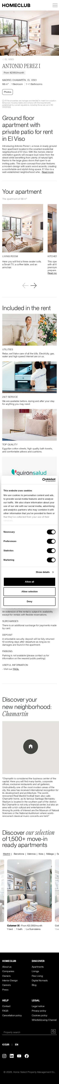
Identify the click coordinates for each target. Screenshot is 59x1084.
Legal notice (38, 1006)
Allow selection (29, 591)
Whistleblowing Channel (44, 1019)
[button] (33, 285)
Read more (48, 172)
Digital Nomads (40, 980)
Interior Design (10, 980)
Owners (6, 976)
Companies (8, 971)
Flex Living (37, 976)
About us (6, 966)
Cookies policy (39, 1015)
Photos (7, 92)
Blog (34, 985)
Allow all (29, 581)
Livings (35, 971)
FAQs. (16, 669)
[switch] (51, 541)
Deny (29, 601)
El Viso (9, 59)
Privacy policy (39, 1010)
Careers (6, 985)
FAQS (5, 1010)
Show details (43, 572)
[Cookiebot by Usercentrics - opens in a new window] (42, 480)
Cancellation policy (12, 1015)
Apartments (38, 966)
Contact (6, 1006)
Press (5, 989)
